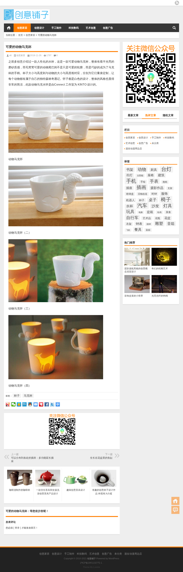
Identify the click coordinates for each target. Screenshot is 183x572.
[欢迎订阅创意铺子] (177, 3)
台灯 (166, 169)
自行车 (132, 217)
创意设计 (39, 27)
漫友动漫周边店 (134, 148)
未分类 (155, 143)
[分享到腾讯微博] (24, 404)
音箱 (170, 224)
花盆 (167, 218)
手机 (131, 181)
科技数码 (74, 27)
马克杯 (28, 395)
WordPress (113, 558)
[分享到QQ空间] (19, 404)
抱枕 (165, 182)
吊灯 (129, 175)
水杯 (129, 206)
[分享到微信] (13, 404)
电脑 (141, 212)
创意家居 (22, 27)
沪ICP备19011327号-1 (91, 563)
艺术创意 (91, 27)
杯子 (141, 200)
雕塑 (159, 223)
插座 (129, 188)
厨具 (153, 170)
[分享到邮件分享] (35, 404)
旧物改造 (142, 194)
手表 (154, 181)
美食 (168, 212)
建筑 (161, 175)
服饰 (164, 193)
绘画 (159, 212)
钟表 (139, 224)
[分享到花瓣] (41, 404)
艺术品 (147, 218)
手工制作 (56, 27)
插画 (141, 187)
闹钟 (149, 224)
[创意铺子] (27, 10)
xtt (10, 55)
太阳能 (140, 175)
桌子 (153, 200)
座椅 (151, 175)
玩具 (130, 211)
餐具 (138, 229)
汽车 (142, 205)
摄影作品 (156, 188)
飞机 (128, 230)
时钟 (154, 193)
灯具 (167, 205)
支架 (170, 188)
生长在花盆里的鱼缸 (101, 457)
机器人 (130, 200)
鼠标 (148, 230)
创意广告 (108, 27)
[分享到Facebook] (46, 404)
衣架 (129, 223)
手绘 (142, 181)
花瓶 (157, 218)
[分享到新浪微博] (8, 404)
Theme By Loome (91, 567)
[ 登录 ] (17, 527)
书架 (129, 170)
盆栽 (150, 212)
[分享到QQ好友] (30, 404)
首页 (9, 27)
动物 (142, 169)
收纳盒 (130, 193)
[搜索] (174, 27)
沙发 (155, 206)
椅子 (166, 199)
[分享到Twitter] (52, 404)
